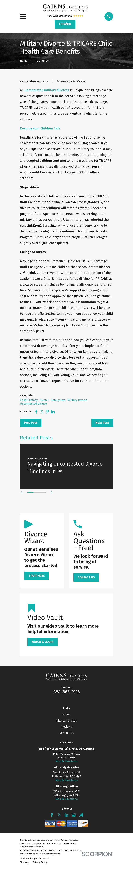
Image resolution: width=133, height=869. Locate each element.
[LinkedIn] (66, 815)
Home (66, 714)
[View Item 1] (30, 492)
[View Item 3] (43, 492)
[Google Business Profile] (74, 815)
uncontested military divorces (46, 90)
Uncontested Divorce (33, 403)
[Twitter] (59, 815)
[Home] (65, 8)
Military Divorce (77, 400)
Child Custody (28, 400)
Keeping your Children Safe (40, 128)
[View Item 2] (36, 492)
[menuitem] (24, 862)
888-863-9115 (66, 691)
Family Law (58, 400)
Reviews (66, 726)
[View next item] (51, 492)
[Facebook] (52, 815)
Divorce (44, 400)
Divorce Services (66, 720)
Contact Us (66, 733)
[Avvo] (81, 815)
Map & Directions (67, 761)
